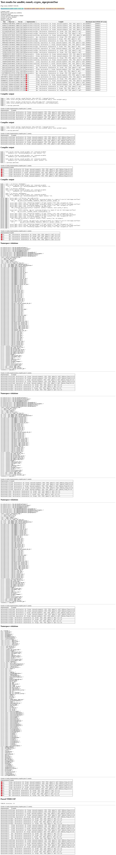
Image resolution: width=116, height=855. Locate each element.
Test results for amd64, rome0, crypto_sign (34, 8)
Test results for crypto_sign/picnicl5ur (55, 8)
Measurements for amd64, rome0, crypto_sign (12, 8)
